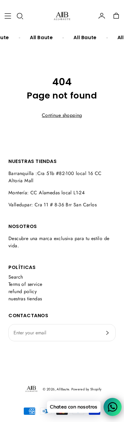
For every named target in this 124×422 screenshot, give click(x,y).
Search (15, 277)
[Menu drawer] (7, 16)
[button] (19, 16)
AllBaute (63, 389)
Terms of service (25, 284)
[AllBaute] (62, 16)
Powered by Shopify (86, 389)
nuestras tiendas (25, 298)
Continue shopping (62, 115)
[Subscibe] (107, 332)
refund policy (22, 291)
